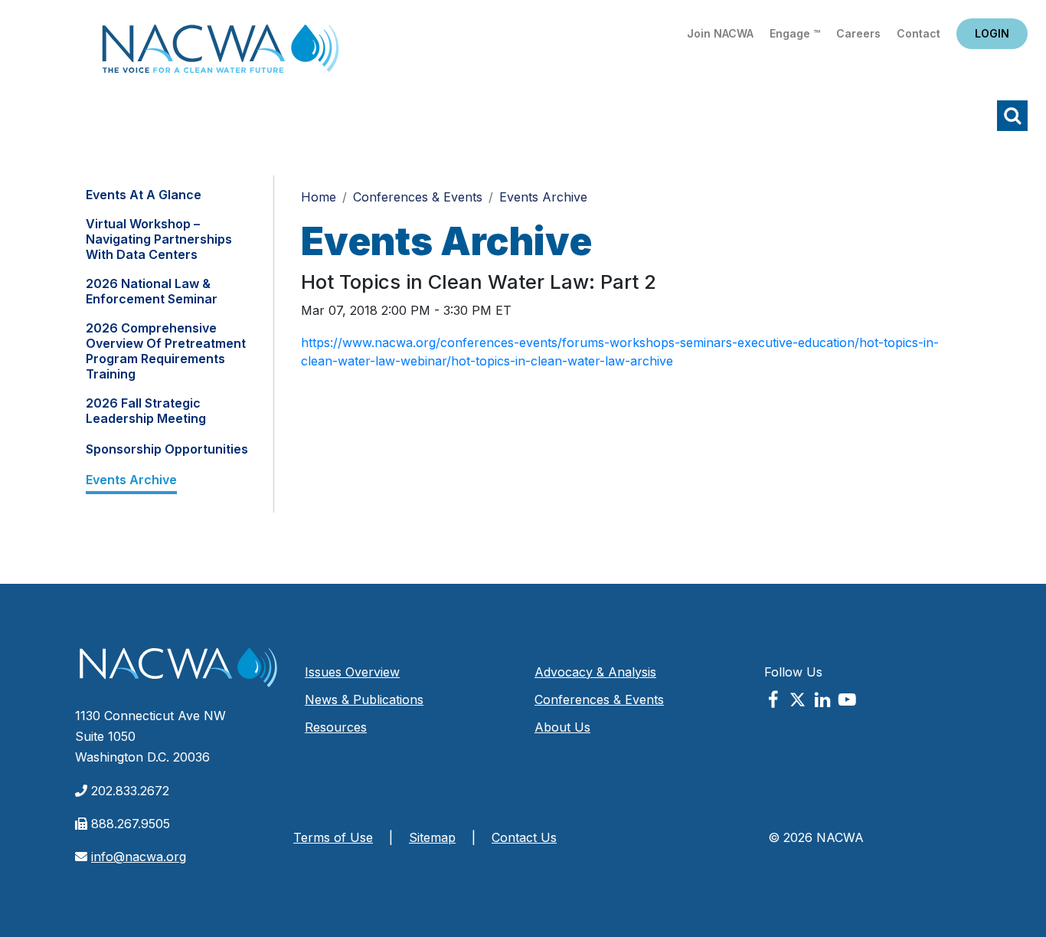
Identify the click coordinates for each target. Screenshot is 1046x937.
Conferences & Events (417, 197)
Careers (858, 33)
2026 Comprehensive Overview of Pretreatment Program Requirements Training (166, 351)
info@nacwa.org (138, 856)
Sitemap (432, 837)
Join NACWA (720, 33)
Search (1012, 115)
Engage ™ (795, 33)
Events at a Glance (143, 194)
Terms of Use (333, 837)
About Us (562, 727)
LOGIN (992, 33)
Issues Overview (352, 672)
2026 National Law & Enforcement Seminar (151, 291)
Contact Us (524, 837)
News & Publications (364, 699)
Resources (336, 727)
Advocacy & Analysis (595, 672)
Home (220, 53)
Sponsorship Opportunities (167, 449)
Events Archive (131, 479)
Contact (918, 33)
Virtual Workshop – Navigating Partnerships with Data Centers (159, 239)
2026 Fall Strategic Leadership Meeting (146, 410)
